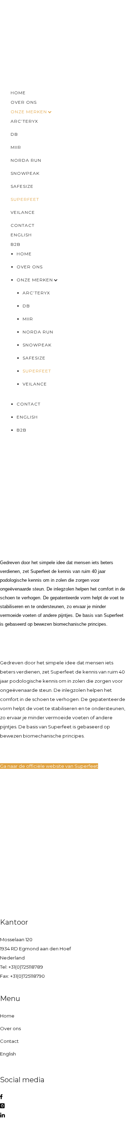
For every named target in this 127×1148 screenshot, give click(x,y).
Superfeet (25, 199)
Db (14, 134)
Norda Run (26, 160)
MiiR (16, 147)
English (21, 234)
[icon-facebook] (1, 1097)
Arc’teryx (24, 121)
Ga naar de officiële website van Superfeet (49, 766)
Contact (23, 225)
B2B (15, 244)
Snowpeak (25, 173)
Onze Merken (29, 111)
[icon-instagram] (2, 1106)
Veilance (23, 212)
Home (18, 92)
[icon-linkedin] (2, 1115)
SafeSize (22, 186)
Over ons (24, 102)
